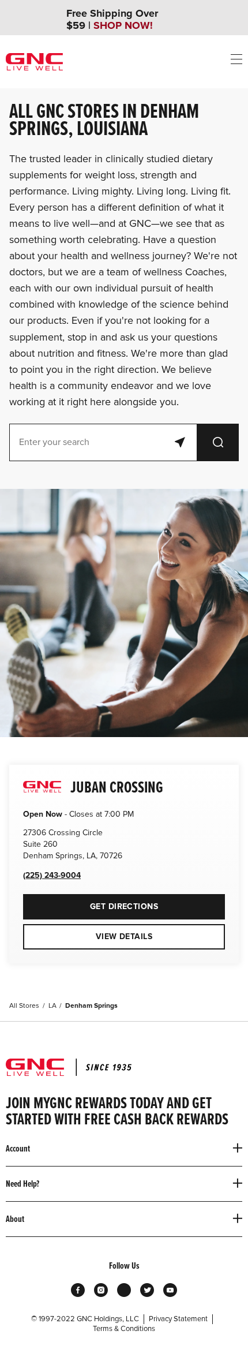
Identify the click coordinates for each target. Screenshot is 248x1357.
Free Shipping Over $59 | (112, 19)
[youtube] (170, 1290)
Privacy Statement (178, 1319)
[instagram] (101, 1290)
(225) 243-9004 (52, 875)
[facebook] (78, 1290)
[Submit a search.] (218, 442)
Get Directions (90, 902)
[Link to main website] (34, 61)
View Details (124, 936)
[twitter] (147, 1290)
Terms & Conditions (124, 1328)
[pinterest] (124, 1290)
